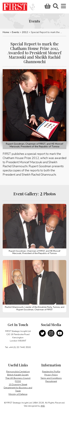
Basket (47, 7)
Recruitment (51, 381)
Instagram (51, 333)
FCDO (18, 381)
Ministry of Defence (18, 394)
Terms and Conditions (51, 378)
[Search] (55, 7)
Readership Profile (51, 371)
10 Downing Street (18, 384)
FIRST (15, 7)
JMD (43, 405)
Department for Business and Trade (18, 389)
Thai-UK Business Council (17, 378)
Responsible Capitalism (18, 371)
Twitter (42, 333)
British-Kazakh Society (18, 374)
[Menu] (63, 7)
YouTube (59, 333)
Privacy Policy (51, 374)
